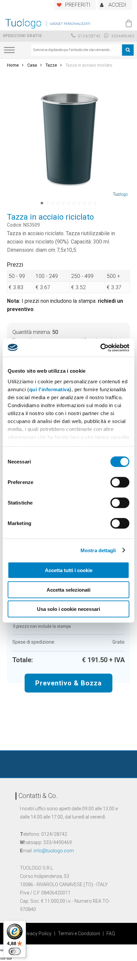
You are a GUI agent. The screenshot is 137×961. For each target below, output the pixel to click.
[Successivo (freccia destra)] (9, 958)
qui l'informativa (49, 389)
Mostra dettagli (98, 550)
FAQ (110, 933)
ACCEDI (117, 5)
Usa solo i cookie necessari (68, 609)
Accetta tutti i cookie (68, 570)
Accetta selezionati (68, 589)
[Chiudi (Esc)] (2, 950)
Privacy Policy (37, 933)
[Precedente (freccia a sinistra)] (2, 958)
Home (13, 65)
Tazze (51, 65)
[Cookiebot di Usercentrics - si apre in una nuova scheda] (100, 347)
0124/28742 (88, 36)
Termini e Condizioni (79, 933)
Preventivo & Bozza (68, 683)
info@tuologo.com (54, 850)
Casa (32, 65)
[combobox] (75, 50)
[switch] (119, 482)
